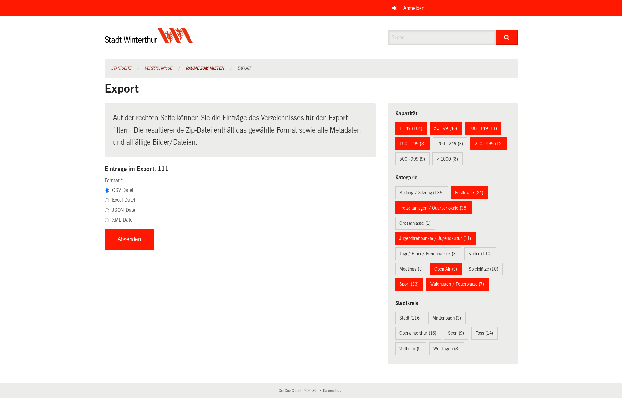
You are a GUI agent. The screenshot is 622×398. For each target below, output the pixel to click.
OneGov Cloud (291, 391)
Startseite (121, 68)
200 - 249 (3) (450, 143)
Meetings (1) (411, 268)
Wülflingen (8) (446, 348)
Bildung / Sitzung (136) (421, 192)
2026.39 (310, 391)
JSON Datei (124, 210)
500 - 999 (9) (412, 159)
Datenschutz (333, 391)
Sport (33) (409, 284)
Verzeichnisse (158, 68)
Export (244, 68)
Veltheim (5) (410, 348)
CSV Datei (122, 190)
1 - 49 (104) (410, 128)
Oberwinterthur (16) (417, 333)
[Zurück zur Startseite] (149, 41)
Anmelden (413, 8)
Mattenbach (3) (446, 317)
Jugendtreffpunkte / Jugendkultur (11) (435, 238)
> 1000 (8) (447, 159)
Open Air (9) (445, 268)
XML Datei (122, 220)
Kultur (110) (480, 253)
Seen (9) (456, 333)
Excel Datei (123, 200)
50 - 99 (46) (445, 128)
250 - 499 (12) (489, 143)
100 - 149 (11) (483, 128)
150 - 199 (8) (412, 143)
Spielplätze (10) (483, 268)
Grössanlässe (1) (415, 223)
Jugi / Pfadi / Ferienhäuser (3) (428, 253)
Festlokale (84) (469, 192)
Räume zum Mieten (205, 68)
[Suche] (507, 37)
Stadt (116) (410, 317)
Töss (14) (484, 333)
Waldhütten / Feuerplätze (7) (457, 284)
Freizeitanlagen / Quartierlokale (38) (433, 208)
